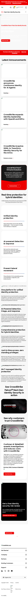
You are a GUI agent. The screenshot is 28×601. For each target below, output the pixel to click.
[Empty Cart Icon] (20, 7)
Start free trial (9, 533)
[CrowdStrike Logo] (2, 7)
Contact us (18, 533)
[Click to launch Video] (14, 406)
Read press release (16, 3)
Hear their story (8, 474)
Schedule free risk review (9, 515)
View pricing (13, 536)
